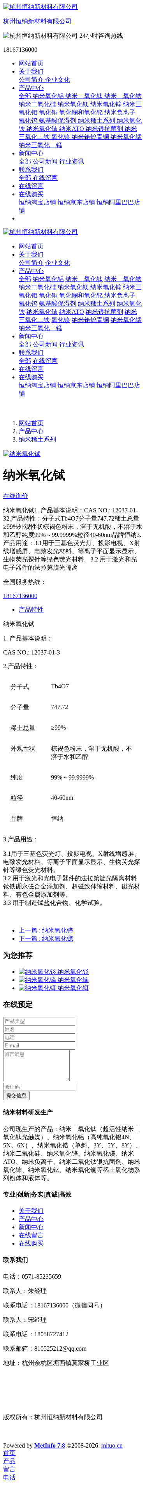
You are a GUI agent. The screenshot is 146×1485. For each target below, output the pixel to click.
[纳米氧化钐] (38, 971)
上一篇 (46, 930)
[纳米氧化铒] (38, 988)
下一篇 (46, 938)
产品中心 (31, 431)
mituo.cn (112, 1445)
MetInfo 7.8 (49, 1445)
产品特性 (31, 609)
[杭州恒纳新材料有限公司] (73, 232)
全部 (26, 96)
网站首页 (31, 63)
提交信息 (16, 1095)
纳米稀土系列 (37, 439)
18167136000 (20, 596)
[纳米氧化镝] (38, 980)
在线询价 (15, 496)
